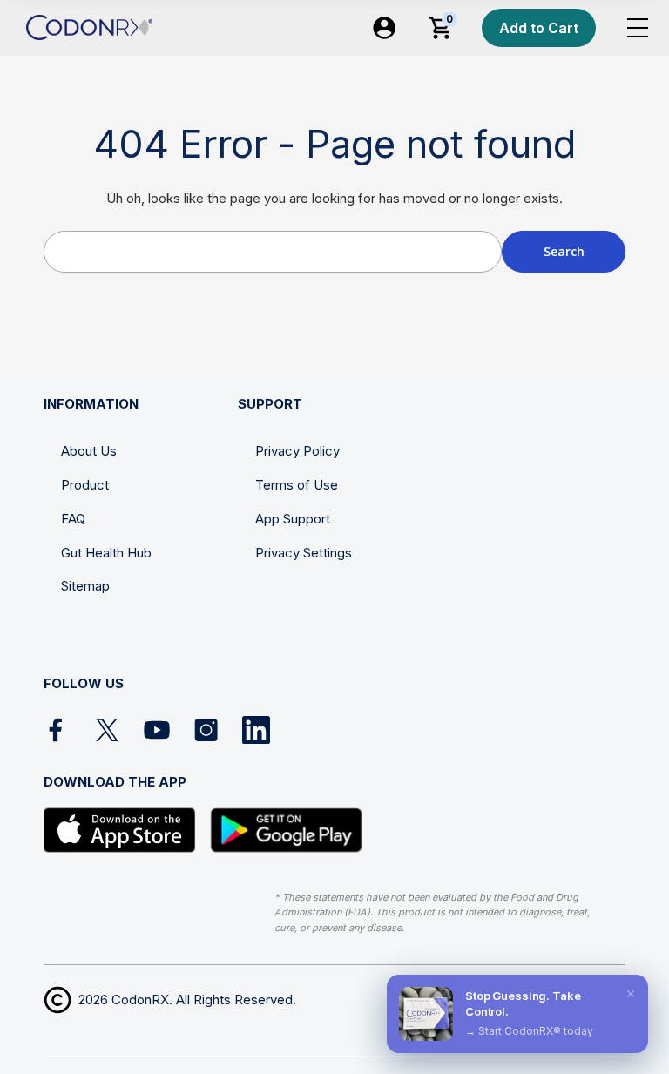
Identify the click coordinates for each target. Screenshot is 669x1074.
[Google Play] (286, 830)
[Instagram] (206, 730)
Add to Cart (538, 28)
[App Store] (120, 830)
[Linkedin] (256, 730)
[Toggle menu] (638, 28)
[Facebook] (57, 730)
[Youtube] (157, 730)
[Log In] (384, 28)
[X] (107, 730)
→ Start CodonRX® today (529, 1030)
